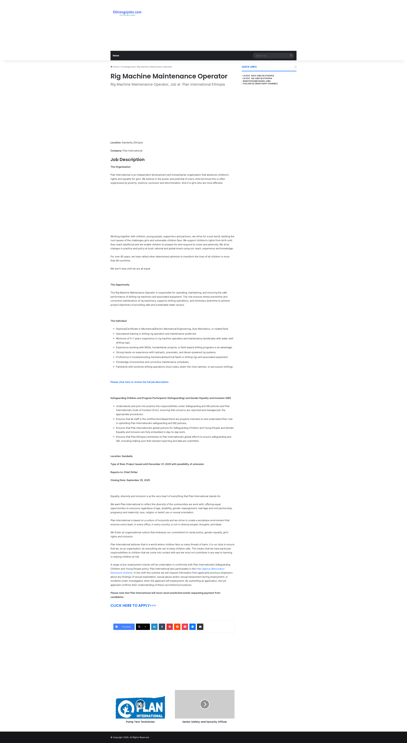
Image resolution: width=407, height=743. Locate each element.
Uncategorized (128, 66)
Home (116, 55)
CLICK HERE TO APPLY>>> (133, 605)
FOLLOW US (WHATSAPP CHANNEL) (260, 83)
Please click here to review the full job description (139, 381)
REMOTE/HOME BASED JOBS (257, 81)
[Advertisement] (235, 25)
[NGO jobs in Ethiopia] (126, 12)
